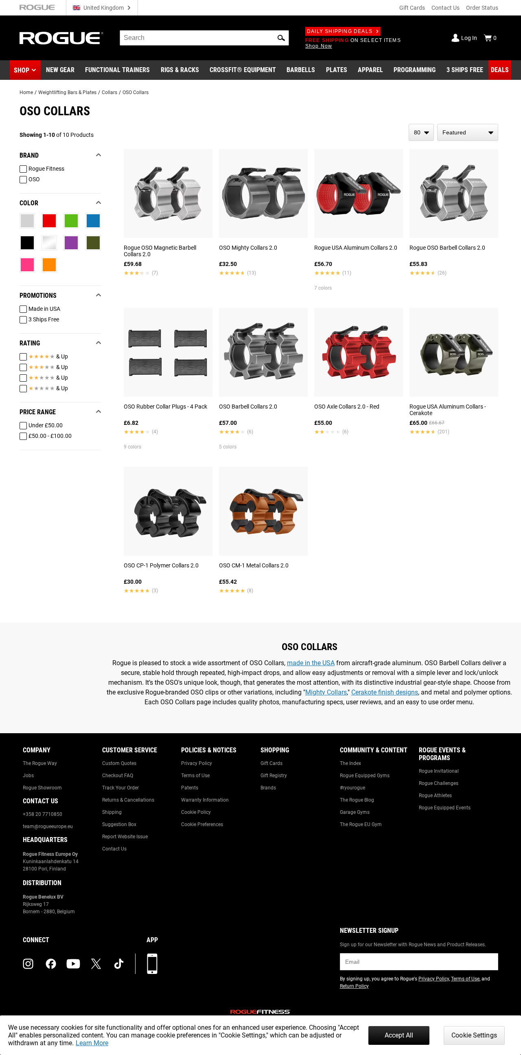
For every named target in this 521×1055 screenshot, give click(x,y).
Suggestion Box (119, 824)
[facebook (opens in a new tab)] (51, 964)
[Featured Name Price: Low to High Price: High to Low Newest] (467, 132)
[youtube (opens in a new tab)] (73, 964)
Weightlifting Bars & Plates (67, 92)
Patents (189, 788)
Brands (268, 788)
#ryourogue (352, 788)
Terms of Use (195, 775)
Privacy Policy (196, 763)
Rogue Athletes (435, 795)
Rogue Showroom (42, 788)
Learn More (92, 1043)
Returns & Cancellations (128, 800)
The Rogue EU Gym (361, 824)
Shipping (112, 812)
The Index (350, 763)
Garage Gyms (355, 812)
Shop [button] (21, 70)
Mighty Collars (326, 692)
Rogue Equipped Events (445, 808)
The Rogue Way (40, 763)
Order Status (482, 7)
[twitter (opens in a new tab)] (96, 964)
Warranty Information (205, 800)
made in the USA (311, 663)
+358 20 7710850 (42, 814)
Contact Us (445, 7)
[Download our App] (152, 964)
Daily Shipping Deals (339, 31)
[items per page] (421, 132)
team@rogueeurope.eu (48, 826)
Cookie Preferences (202, 824)
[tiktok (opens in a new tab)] (119, 964)
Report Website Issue (125, 837)
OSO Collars (136, 92)
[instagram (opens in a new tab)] (28, 964)
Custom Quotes (119, 763)
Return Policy (354, 986)
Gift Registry (273, 775)
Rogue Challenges (438, 783)
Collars (109, 92)
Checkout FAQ (117, 775)
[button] (281, 38)
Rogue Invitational (439, 771)
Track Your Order (120, 788)
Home (26, 92)
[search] (204, 38)
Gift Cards (412, 7)
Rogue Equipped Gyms (365, 775)
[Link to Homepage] (61, 38)
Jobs (28, 775)
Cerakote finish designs (384, 692)
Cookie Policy (196, 812)
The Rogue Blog (357, 800)
